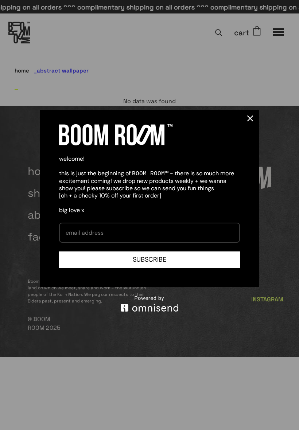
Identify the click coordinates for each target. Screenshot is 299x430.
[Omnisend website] (149, 303)
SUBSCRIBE (149, 259)
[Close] (250, 118)
